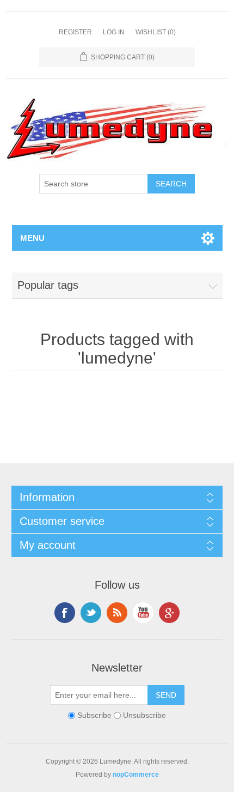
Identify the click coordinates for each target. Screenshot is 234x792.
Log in (114, 32)
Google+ (169, 612)
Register (75, 32)
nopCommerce (136, 774)
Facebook (64, 612)
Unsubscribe (144, 715)
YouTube (143, 612)
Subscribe (94, 715)
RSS (117, 612)
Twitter (91, 612)
